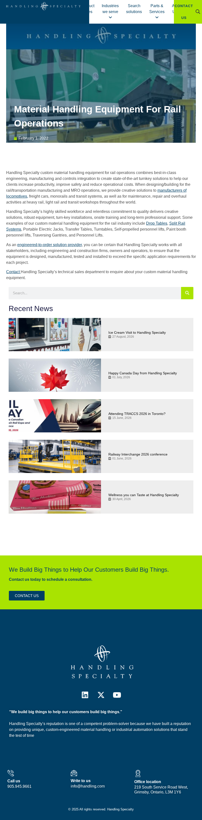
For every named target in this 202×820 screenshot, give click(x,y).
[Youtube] (117, 695)
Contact (13, 272)
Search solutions (134, 9)
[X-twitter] (101, 695)
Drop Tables (156, 223)
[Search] (187, 293)
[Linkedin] (85, 695)
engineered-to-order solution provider (49, 245)
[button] (198, 12)
